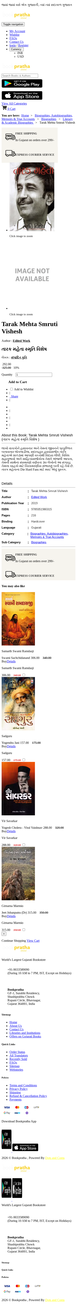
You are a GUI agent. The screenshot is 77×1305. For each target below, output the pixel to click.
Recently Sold (18, 1059)
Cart (11, 108)
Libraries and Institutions (24, 1033)
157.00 (24, 742)
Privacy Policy (18, 1089)
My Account (17, 31)
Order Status (17, 1052)
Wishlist (14, 34)
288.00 (47, 827)
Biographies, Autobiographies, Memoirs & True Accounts (49, 535)
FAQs (13, 38)
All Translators (18, 1055)
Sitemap (14, 1066)
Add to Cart (16, 382)
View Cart (33, 940)
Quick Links (7, 1270)
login (12, 45)
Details (11, 661)
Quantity (8, 374)
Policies (5, 1277)
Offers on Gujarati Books (25, 1036)
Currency (16, 49)
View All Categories (14, 103)
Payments (15, 1099)
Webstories (16, 1069)
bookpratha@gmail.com (23, 981)
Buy (4, 661)
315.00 (32, 912)
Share (13, 396)
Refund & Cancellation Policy (28, 1096)
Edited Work (21, 340)
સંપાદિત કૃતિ (19, 357)
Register (23, 45)
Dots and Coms (55, 1158)
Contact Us (16, 41)
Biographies (48, 119)
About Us (15, 1025)
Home (25, 115)
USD (20, 56)
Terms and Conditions (23, 1085)
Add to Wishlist (23, 389)
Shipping (15, 1092)
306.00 (35, 657)
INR (20, 53)
